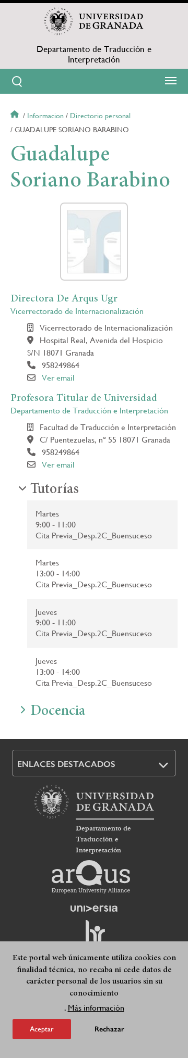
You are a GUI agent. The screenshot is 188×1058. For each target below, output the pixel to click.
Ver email (58, 378)
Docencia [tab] (57, 711)
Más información (96, 1008)
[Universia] (94, 908)
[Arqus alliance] (91, 876)
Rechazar (109, 1029)
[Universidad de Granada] (94, 21)
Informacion (45, 115)
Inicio (15, 115)
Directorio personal (100, 115)
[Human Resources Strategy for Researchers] (94, 936)
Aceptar (42, 1029)
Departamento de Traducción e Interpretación (94, 54)
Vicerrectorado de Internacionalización (77, 311)
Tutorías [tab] (54, 490)
